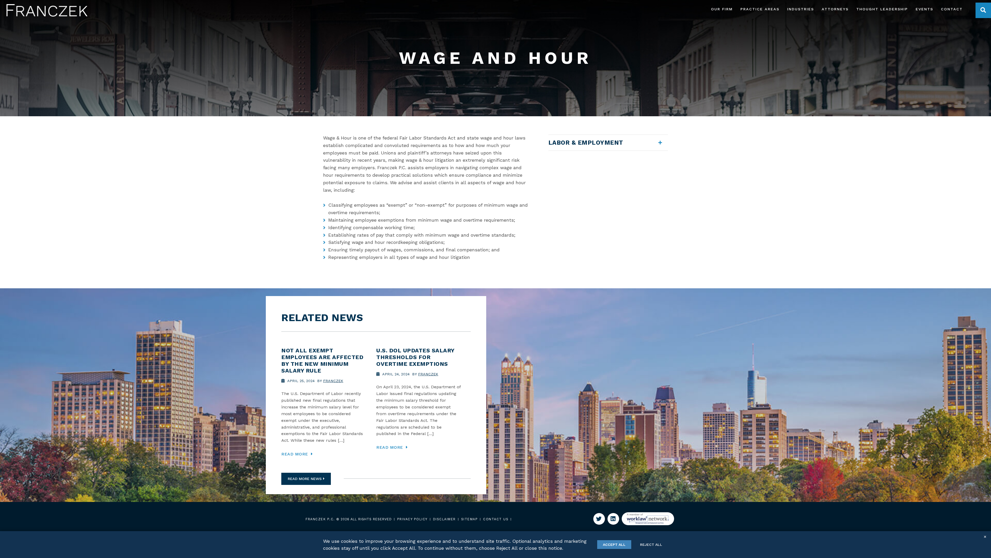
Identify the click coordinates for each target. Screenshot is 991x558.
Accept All (614, 544)
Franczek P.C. (320, 519)
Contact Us (495, 519)
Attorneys (835, 9)
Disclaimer (444, 519)
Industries (800, 9)
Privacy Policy (412, 519)
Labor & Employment (585, 142)
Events (924, 9)
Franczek (333, 381)
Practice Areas (759, 9)
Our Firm (722, 9)
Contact (952, 9)
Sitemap (469, 519)
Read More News (305, 479)
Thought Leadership (882, 9)
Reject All (651, 544)
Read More (295, 454)
